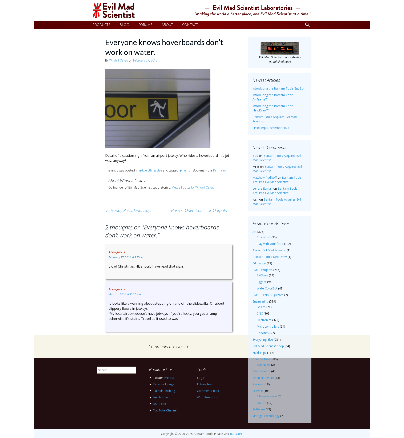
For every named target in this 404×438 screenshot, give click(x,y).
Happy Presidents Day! (128, 210)
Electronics (264, 320)
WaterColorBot (267, 288)
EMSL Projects (262, 270)
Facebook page (163, 384)
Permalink (219, 170)
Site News (263, 365)
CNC (260, 313)
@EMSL (169, 378)
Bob (255, 156)
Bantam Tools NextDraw (269, 257)
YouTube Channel (165, 410)
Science (257, 391)
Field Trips (259, 353)
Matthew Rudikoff (264, 177)
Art (254, 232)
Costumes (264, 237)
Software (258, 409)
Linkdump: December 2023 (270, 128)
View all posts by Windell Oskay (195, 187)
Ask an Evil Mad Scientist (269, 250)
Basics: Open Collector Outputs (201, 210)
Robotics (263, 333)
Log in (201, 378)
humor (186, 170)
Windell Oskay (118, 60)
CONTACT (190, 24)
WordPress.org (207, 397)
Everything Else (152, 170)
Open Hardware (263, 378)
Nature (261, 403)
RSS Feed (159, 404)
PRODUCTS (101, 24)
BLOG (124, 24)
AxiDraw (262, 275)
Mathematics (261, 371)
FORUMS (145, 24)
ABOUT (167, 24)
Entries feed (205, 384)
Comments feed (208, 391)
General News (262, 359)
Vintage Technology (265, 416)
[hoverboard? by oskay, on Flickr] (157, 108)
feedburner (160, 397)
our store (236, 434)
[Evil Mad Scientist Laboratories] (202, 10)
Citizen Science (267, 396)
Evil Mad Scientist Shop (268, 346)
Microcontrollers (268, 326)
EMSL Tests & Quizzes (267, 295)
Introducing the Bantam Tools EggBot (278, 88)
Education (259, 263)
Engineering (260, 301)
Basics (261, 307)
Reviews (258, 384)
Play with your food (270, 244)
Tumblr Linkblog (164, 391)
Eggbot (261, 282)
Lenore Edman (262, 188)
